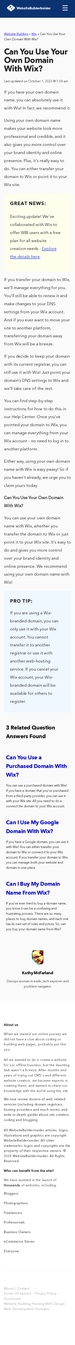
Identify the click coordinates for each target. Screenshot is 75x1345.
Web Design (55, 1304)
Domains (42, 1309)
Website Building (16, 34)
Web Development (19, 1309)
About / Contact (17, 1288)
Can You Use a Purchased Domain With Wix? (36, 766)
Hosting (38, 1304)
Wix (34, 34)
